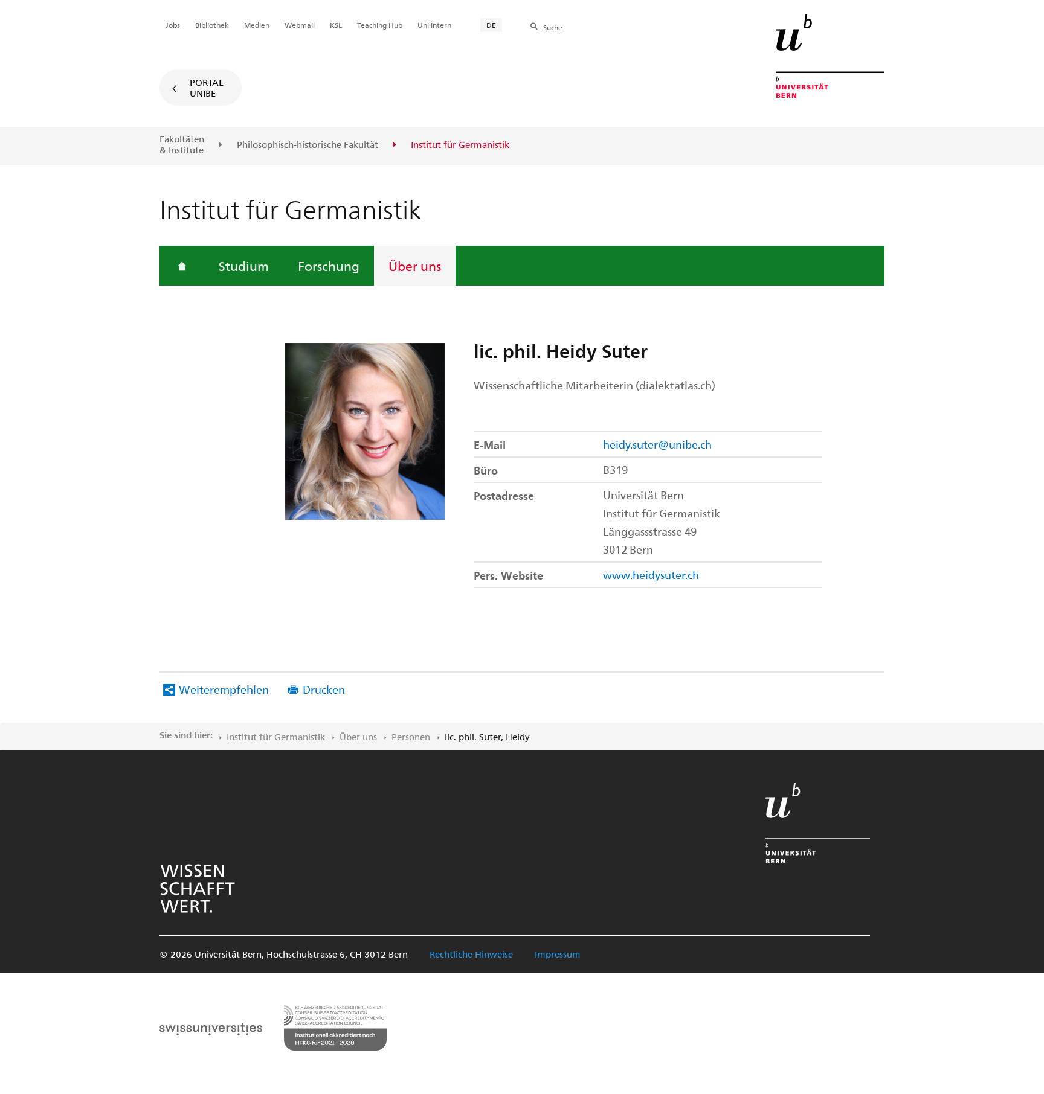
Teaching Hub (379, 25)
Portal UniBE (207, 87)
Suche (552, 27)
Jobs (173, 25)
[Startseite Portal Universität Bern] (830, 56)
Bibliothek (212, 25)
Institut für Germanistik (276, 737)
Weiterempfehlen (224, 689)
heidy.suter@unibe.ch (657, 444)
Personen (411, 737)
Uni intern (434, 25)
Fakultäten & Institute (182, 144)
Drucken (324, 689)
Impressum (558, 954)
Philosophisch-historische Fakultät (307, 144)
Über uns (414, 265)
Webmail (300, 25)
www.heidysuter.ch (651, 574)
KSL (336, 25)
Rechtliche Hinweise (471, 954)
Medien (256, 25)
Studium (244, 265)
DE (491, 25)
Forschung (328, 265)
